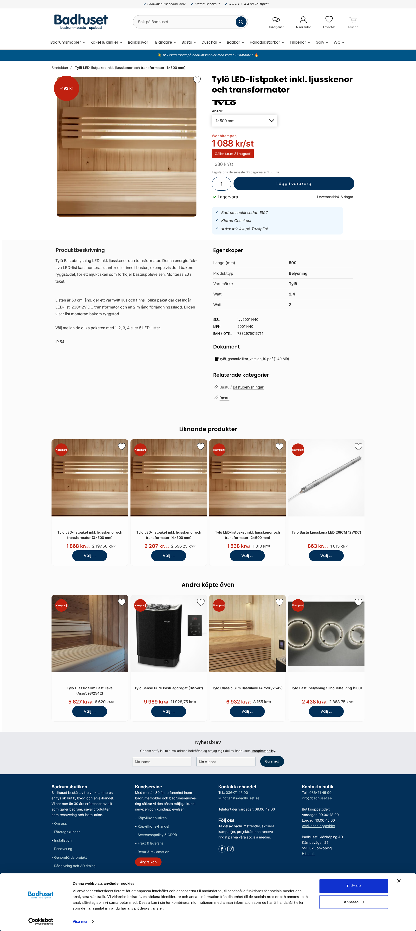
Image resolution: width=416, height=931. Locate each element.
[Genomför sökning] (241, 21)
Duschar (209, 42)
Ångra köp (148, 862)
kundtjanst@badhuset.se (238, 798)
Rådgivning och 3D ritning (75, 866)
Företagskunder (67, 832)
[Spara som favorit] (121, 446)
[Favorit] (197, 80)
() (254, 359)
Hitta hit (308, 854)
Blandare (163, 42)
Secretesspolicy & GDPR (157, 835)
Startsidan (60, 68)
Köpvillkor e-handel (153, 826)
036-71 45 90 (237, 792)
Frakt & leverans (150, 843)
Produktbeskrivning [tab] (80, 250)
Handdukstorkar (265, 42)
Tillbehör (298, 42)
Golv (320, 42)
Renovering (63, 849)
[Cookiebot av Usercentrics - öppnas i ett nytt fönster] (41, 921)
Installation (63, 840)
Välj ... (90, 555)
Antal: (217, 111)
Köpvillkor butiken (152, 818)
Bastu (187, 42)
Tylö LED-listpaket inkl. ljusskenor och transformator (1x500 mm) (129, 68)
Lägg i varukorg (273, 185)
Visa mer (80, 921)
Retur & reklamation (153, 852)
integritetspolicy (263, 751)
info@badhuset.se (317, 798)
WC (337, 42)
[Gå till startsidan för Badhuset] (80, 22)
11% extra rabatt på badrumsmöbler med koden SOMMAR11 (207, 55)
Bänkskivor (138, 42)
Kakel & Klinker (104, 42)
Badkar (233, 42)
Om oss (60, 823)
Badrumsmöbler (65, 42)
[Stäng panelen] (399, 881)
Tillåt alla (353, 886)
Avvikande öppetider (318, 826)
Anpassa (351, 902)
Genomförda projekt (70, 857)
